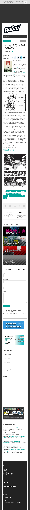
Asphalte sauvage (7, 354)
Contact (5, 500)
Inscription (5, 469)
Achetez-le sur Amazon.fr (8, 150)
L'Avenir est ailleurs (13, 446)
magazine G (19, 67)
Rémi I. (11, 51)
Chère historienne (7, 362)
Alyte (9, 432)
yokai (5, 198)
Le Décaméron (7, 366)
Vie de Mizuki (22, 72)
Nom (4, 273)
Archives (5, 486)
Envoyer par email (24, 206)
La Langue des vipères (14, 427)
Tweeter (10, 206)
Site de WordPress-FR (7, 474)
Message (5, 291)
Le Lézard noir (14, 193)
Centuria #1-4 (7, 358)
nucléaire (6, 195)
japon (8, 193)
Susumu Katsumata (13, 195)
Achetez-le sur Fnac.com (8, 149)
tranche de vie (21, 195)
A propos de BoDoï (8, 497)
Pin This (19, 206)
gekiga (17, 191)
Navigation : (25, 2)
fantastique (9, 191)
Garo (14, 191)
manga (19, 193)
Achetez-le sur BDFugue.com (9, 152)
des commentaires (8, 473)
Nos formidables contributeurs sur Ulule (12, 502)
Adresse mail (6, 279)
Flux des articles (7, 472)
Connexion (5, 470)
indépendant (23, 191)
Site (4, 285)
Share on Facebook (5, 206)
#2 (14, 71)
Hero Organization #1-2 (9, 370)
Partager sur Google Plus (15, 206)
